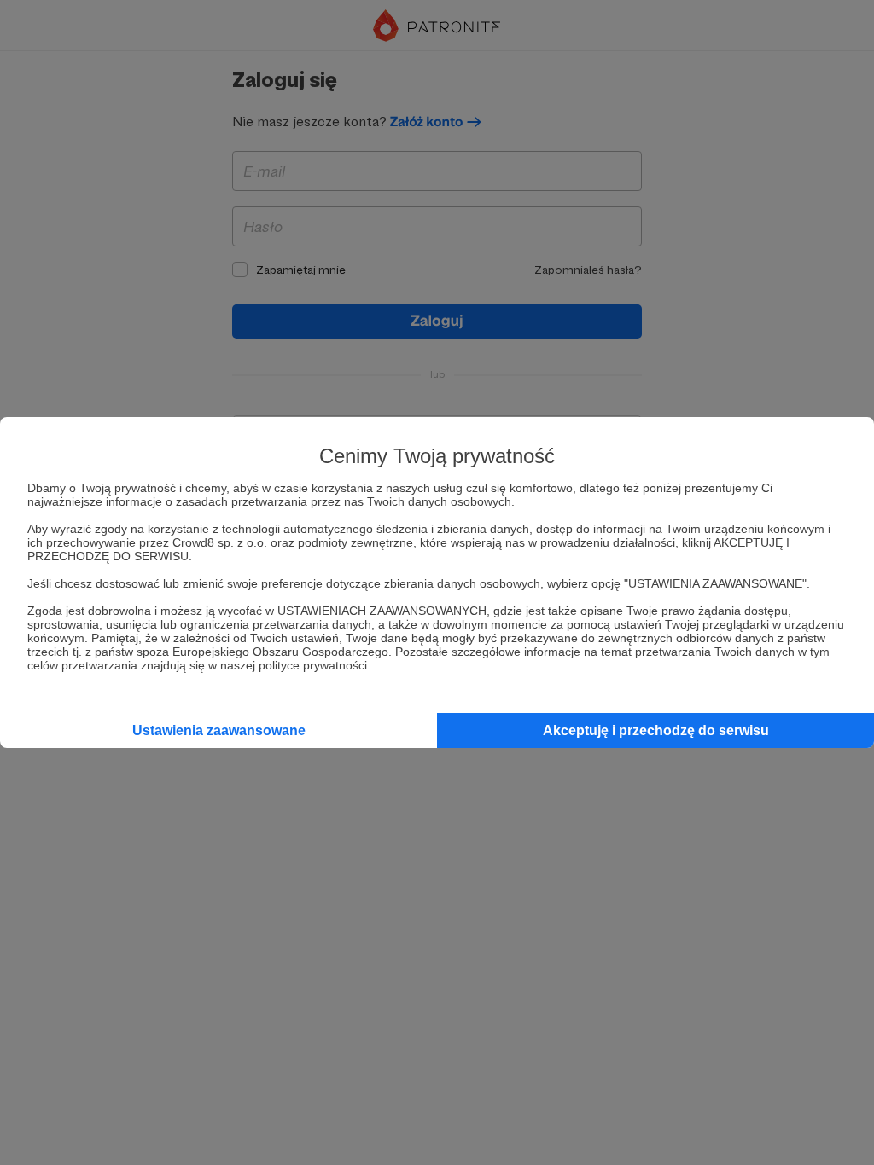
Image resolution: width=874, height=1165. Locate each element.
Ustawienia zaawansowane (219, 730)
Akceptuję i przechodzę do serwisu (656, 730)
